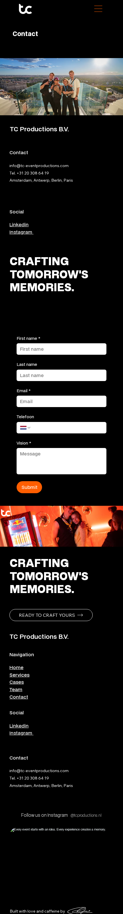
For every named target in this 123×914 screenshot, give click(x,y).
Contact (18, 696)
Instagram (21, 232)
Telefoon (25, 416)
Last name (27, 364)
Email (24, 390)
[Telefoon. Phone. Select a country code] (25, 427)
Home (16, 667)
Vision (24, 443)
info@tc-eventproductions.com (39, 165)
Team (15, 689)
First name (28, 338)
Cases (16, 682)
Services (19, 674)
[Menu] (98, 8)
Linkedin (19, 224)
